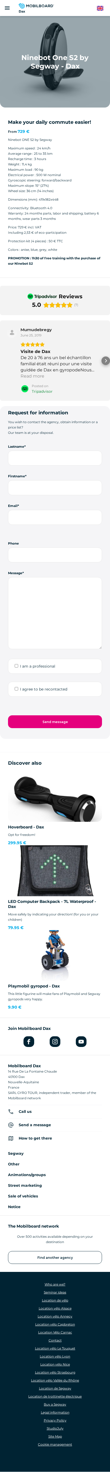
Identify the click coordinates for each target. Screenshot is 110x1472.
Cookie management (55, 1444)
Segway (15, 1153)
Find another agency (55, 1258)
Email (13, 506)
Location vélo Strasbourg (55, 1372)
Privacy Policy (55, 1420)
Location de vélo (55, 1300)
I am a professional (37, 666)
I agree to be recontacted (43, 689)
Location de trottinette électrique (55, 1396)
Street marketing (25, 1185)
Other (13, 1164)
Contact (55, 1340)
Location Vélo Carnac (55, 1332)
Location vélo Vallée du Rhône (55, 1380)
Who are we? (55, 1284)
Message (15, 573)
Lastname (16, 447)
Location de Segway (55, 1388)
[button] (4, 360)
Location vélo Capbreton (55, 1324)
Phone (13, 543)
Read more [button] (32, 376)
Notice (14, 1206)
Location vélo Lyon (55, 1356)
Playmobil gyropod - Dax (34, 986)
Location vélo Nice (55, 1364)
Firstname (16, 476)
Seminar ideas (55, 1292)
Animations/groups (27, 1174)
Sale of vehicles (23, 1196)
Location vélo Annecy (55, 1316)
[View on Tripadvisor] (12, 332)
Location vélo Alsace (55, 1308)
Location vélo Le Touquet (55, 1348)
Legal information (55, 1412)
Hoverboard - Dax (26, 827)
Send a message (35, 1124)
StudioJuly (55, 1428)
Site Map (55, 1436)
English (103, 8)
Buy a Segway (55, 1404)
